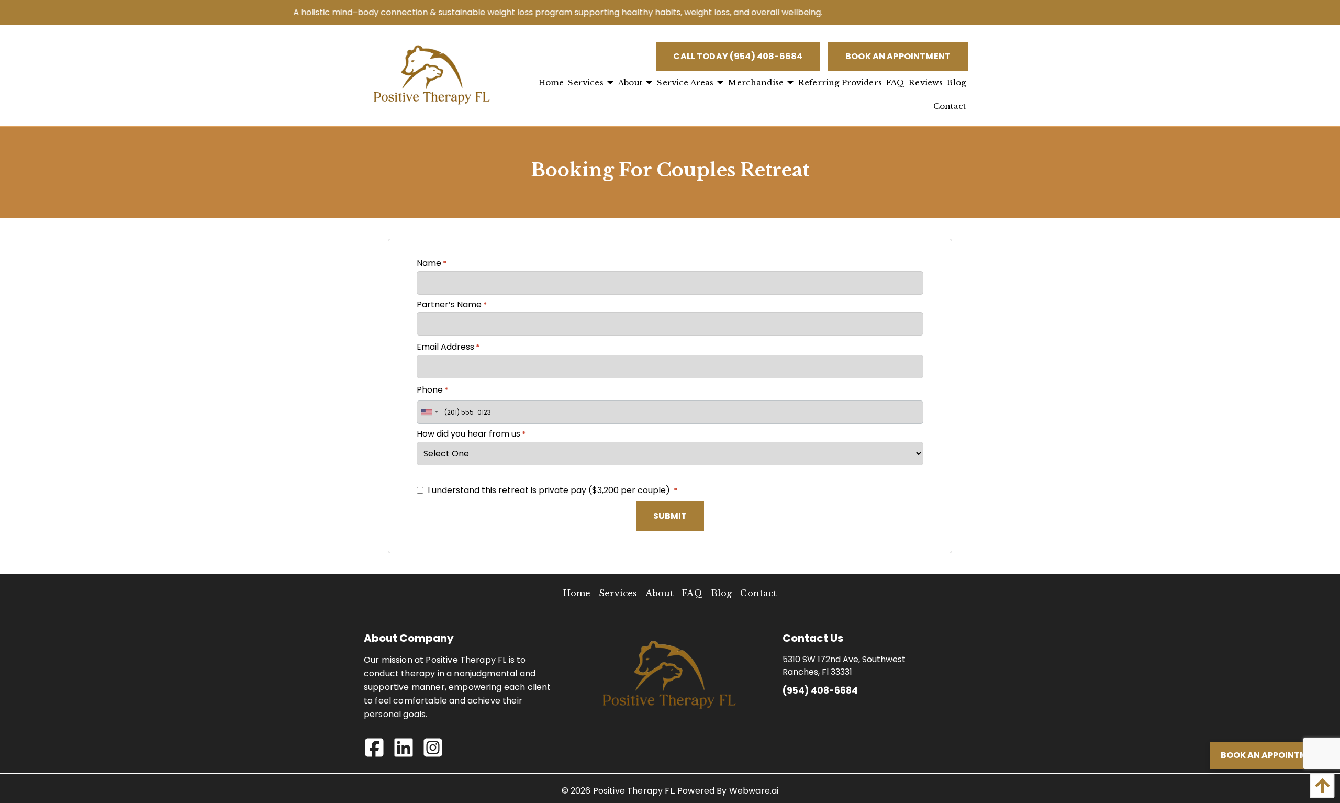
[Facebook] (378, 751)
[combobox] (429, 412)
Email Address (448, 347)
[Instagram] (437, 751)
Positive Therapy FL (633, 791)
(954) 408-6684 (820, 690)
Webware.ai (754, 791)
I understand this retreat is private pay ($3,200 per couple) (549, 490)
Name (431, 263)
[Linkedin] (407, 751)
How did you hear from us (471, 434)
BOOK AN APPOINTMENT (898, 56)
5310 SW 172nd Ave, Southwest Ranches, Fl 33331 (844, 665)
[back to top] (1319, 785)
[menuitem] (551, 83)
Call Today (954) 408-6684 (737, 56)
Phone (432, 390)
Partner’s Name (452, 304)
